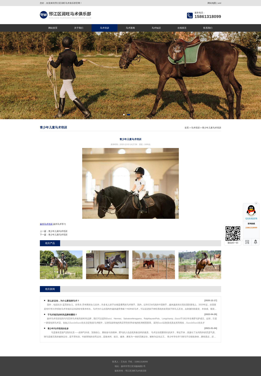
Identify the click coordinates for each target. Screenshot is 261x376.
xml (219, 3)
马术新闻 (130, 28)
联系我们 (207, 28)
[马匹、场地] (153, 264)
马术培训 (104, 28)
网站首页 (52, 28)
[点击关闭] (256, 203)
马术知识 (156, 28)
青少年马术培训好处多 (58, 328)
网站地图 (212, 3)
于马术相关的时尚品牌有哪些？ (62, 314)
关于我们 (78, 28)
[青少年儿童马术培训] (61, 264)
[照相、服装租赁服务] (107, 264)
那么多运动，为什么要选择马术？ (63, 301)
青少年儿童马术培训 (211, 127)
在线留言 (182, 28)
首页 (187, 127)
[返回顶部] (256, 241)
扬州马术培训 (46, 224)
